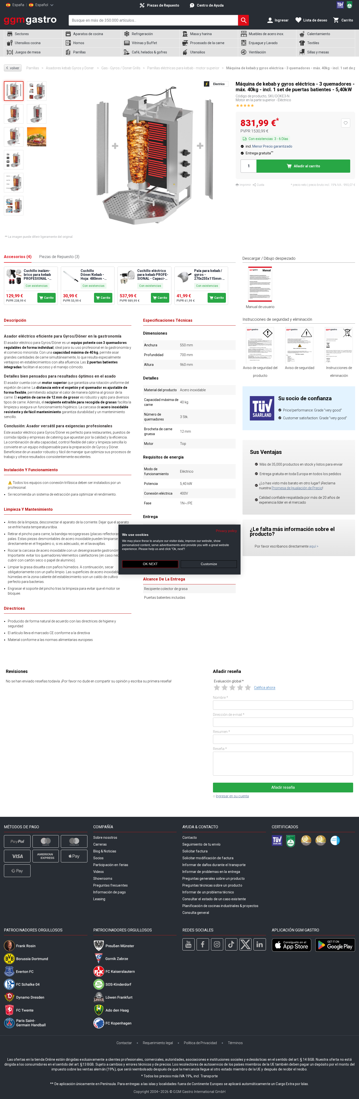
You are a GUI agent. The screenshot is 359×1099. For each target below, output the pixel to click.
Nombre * (220, 697)
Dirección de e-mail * (228, 715)
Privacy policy (226, 531)
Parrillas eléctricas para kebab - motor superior (185, 68)
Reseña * (220, 749)
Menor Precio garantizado (272, 146)
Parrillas (34, 68)
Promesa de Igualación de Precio (297, 488)
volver (12, 67)
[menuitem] (33, 34)
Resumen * (221, 732)
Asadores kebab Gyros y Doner (72, 68)
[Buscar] (243, 20)
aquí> (313, 546)
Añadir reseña (283, 787)
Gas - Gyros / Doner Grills (123, 68)
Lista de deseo (315, 20)
